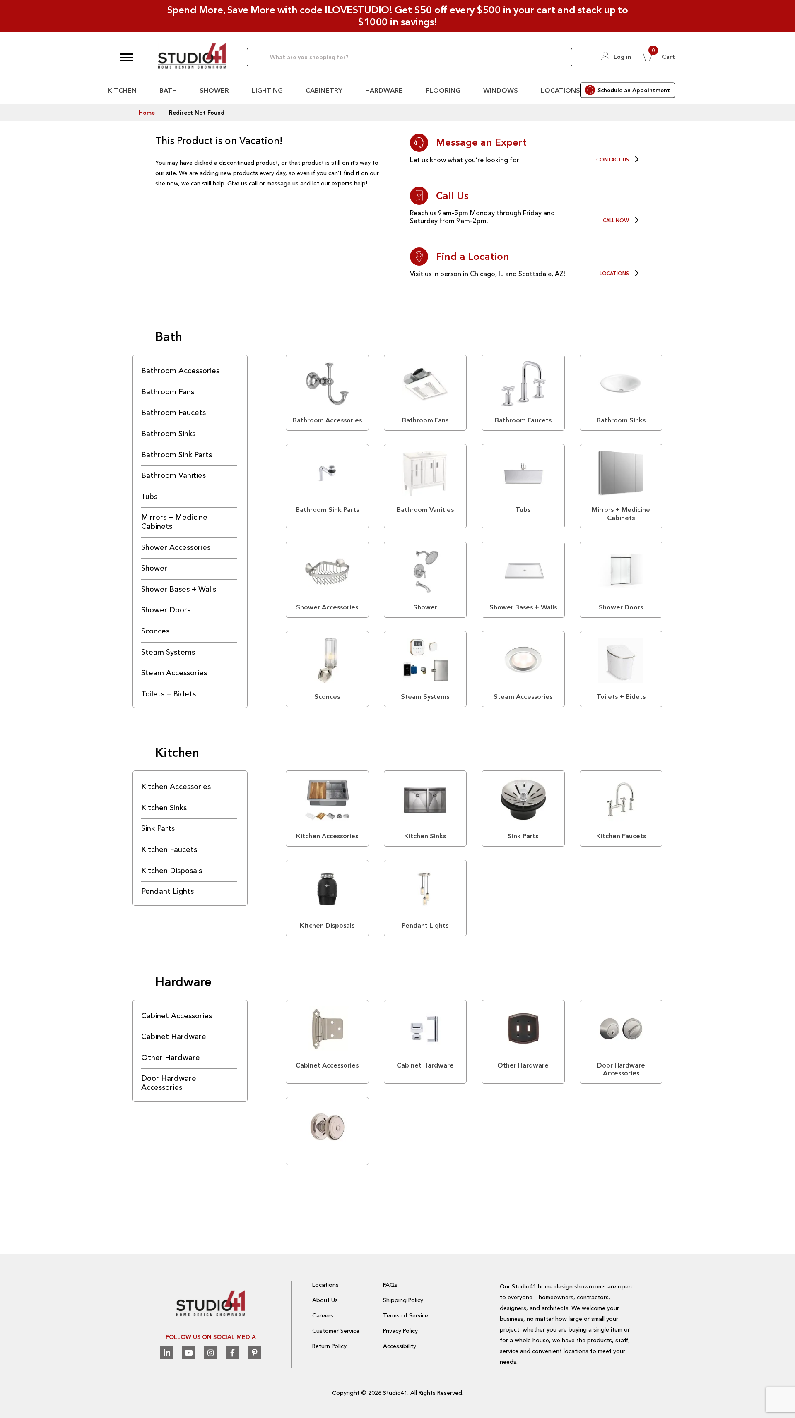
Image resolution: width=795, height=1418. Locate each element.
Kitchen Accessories (176, 786)
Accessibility (399, 1346)
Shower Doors (165, 609)
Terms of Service (405, 1315)
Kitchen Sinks (164, 807)
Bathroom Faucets (173, 412)
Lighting (267, 90)
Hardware (384, 90)
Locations (560, 90)
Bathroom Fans (167, 391)
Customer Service (335, 1330)
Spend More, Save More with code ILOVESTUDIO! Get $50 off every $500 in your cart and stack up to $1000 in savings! (397, 16)
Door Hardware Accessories (168, 1083)
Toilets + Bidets (168, 693)
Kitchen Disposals (171, 870)
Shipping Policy (403, 1300)
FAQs (390, 1284)
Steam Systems (168, 652)
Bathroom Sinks (168, 433)
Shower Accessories (175, 547)
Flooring (443, 90)
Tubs (149, 496)
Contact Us (612, 160)
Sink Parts (158, 828)
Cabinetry (324, 90)
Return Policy (329, 1346)
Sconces (155, 631)
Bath (168, 90)
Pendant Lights (167, 891)
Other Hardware (170, 1057)
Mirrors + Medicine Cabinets (174, 522)
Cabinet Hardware (173, 1036)
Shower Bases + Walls (178, 589)
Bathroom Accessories (180, 370)
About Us (325, 1300)
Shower (214, 90)
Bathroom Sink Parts (176, 454)
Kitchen (122, 90)
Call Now (616, 220)
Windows (500, 90)
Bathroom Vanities (173, 475)
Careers (322, 1315)
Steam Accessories (174, 672)
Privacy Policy (400, 1330)
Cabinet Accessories (176, 1015)
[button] (126, 57)
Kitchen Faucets (169, 849)
